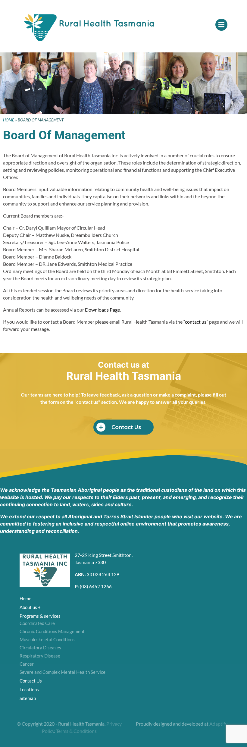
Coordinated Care (37, 623)
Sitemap (28, 698)
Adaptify (218, 724)
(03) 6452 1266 (96, 586)
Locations (29, 689)
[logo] (96, 31)
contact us (195, 322)
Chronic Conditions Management (52, 631)
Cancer (27, 664)
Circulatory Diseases (40, 647)
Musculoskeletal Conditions (47, 639)
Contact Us (31, 680)
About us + (30, 607)
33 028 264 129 (103, 574)
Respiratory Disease (40, 655)
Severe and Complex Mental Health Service (62, 672)
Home (8, 120)
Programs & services (40, 616)
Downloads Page (102, 309)
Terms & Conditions (76, 731)
